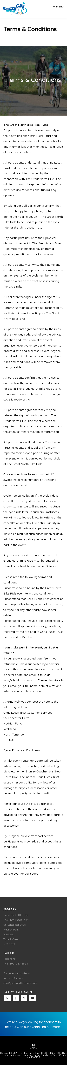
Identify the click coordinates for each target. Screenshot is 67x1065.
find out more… (51, 1027)
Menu (60, 6)
